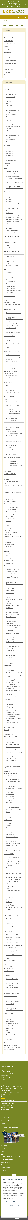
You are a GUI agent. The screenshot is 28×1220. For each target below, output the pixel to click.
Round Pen (9, 206)
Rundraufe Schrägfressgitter (13, 749)
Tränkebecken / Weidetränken (12, 351)
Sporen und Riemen (11, 841)
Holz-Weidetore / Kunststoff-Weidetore (13, 186)
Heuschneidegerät (11, 327)
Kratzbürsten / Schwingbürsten (12, 304)
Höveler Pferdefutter (11, 571)
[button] (16, 17)
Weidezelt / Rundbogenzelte (11, 236)
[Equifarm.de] (13, 11)
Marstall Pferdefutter (11, 574)
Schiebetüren (7, 476)
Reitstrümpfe (9, 792)
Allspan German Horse (10, 501)
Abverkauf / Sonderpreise (11, 773)
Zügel (7, 848)
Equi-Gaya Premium (11, 449)
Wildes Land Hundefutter (12, 628)
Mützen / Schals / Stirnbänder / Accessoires (14, 789)
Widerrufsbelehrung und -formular (13, 58)
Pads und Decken (10, 834)
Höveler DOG (9, 630)
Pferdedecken (7, 913)
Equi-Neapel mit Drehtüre (13, 413)
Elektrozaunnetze (10, 117)
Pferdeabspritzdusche (10, 369)
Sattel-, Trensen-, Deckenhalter (14, 330)
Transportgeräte (10, 390)
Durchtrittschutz (8, 373)
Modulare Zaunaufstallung (13, 987)
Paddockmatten (8, 546)
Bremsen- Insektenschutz (12, 921)
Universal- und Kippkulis (12, 392)
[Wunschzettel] (21, 17)
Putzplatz (6, 549)
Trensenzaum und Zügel (12, 805)
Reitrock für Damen (11, 786)
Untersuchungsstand (9, 295)
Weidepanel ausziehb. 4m (13, 204)
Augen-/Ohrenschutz (11, 919)
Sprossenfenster (10, 281)
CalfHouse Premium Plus (12, 983)
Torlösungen (9, 108)
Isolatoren (8, 101)
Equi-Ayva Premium (11, 454)
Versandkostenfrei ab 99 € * (11, 35)
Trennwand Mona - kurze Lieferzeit (12, 428)
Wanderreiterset (10, 139)
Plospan (8, 525)
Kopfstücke (9, 832)
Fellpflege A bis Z (10, 884)
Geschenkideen (8, 958)
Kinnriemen (9, 830)
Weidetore (7, 168)
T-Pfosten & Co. (8, 145)
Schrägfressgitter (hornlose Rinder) (13, 691)
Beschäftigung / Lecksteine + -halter (14, 951)
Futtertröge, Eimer (9, 340)
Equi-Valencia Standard (12, 409)
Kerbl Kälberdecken (9, 973)
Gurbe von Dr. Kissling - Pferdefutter (12, 583)
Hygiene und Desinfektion (13, 890)
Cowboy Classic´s (10, 825)
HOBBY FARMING (8, 968)
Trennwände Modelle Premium (12, 457)
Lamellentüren (10, 256)
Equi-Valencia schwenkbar (13, 411)
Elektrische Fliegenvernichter (13, 323)
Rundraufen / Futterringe (10, 736)
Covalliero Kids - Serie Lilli (11, 943)
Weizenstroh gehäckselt (12, 514)
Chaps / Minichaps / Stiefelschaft (11, 799)
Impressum (7, 49)
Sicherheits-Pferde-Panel (12, 208)
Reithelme (8, 868)
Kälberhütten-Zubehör (12, 990)
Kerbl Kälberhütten (9, 975)
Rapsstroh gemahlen (11, 512)
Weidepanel (7, 191)
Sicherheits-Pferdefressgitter (13, 215)
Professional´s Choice (12, 836)
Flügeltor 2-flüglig (10, 286)
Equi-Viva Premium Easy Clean (14, 465)
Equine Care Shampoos (12, 881)
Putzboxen (9, 901)
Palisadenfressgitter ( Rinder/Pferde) (11, 703)
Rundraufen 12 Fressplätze (13, 744)
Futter (5, 566)
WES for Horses (10, 592)
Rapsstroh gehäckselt (11, 509)
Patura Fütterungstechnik (10, 995)
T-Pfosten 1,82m (10, 153)
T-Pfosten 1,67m (10, 151)
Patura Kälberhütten (9, 998)
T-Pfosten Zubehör (11, 160)
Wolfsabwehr (7, 163)
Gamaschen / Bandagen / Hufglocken (12, 858)
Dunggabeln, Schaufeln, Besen (14, 321)
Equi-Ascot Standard (11, 420)
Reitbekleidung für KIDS (12, 779)
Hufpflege (8, 888)
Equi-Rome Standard (11, 418)
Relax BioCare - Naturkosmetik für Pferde (14, 908)
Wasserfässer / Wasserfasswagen (13, 1047)
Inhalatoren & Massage (10, 927)
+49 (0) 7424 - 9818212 (15, 1)
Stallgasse (6, 551)
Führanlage (7, 553)
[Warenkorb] (25, 17)
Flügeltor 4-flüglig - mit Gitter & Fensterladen (14, 291)
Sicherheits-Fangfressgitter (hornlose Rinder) (13, 683)
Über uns (6, 75)
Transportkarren (8, 382)
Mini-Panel (9, 210)
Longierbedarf (8, 929)
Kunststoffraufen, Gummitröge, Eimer (14, 346)
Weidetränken (9, 359)
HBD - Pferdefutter (11, 621)
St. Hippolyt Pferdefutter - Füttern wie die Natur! (13, 576)
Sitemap (6, 66)
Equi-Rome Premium (11, 445)
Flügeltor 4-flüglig (10, 288)
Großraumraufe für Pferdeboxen (14, 641)
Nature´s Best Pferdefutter (13, 595)
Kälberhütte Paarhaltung (12, 1001)
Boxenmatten (7, 542)
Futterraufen (9, 1019)
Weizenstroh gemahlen (12, 516)
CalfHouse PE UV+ (10, 981)
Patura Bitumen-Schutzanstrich (14, 760)
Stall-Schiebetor (10, 284)
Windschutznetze (8, 378)
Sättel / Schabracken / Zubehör (14, 803)
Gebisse (8, 811)
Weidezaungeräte (10, 96)
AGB (5, 55)
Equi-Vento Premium (11, 452)
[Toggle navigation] (2, 17)
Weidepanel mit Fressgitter (13, 217)
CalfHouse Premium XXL (12, 985)
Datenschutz (7, 52)
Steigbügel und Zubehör (12, 807)
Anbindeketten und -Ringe (13, 315)
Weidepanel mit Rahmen (12, 221)
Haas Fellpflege (10, 886)
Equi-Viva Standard (11, 431)
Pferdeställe (9, 245)
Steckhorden (9, 212)
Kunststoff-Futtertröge (12, 1023)
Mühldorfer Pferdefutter (12, 614)
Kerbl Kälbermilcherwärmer (11, 993)
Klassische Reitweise (9, 776)
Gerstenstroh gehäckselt (12, 507)
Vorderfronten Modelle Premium (12, 441)
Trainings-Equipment (11, 845)
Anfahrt (6, 46)
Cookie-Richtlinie (8, 69)
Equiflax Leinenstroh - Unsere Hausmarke (12, 482)
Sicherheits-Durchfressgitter (11, 375)
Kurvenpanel (9, 226)
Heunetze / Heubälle (9, 335)
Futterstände (7, 380)
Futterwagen (9, 386)
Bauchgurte (9, 823)
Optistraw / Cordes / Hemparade (12, 504)
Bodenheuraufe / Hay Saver (11, 661)
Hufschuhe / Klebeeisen (12, 863)
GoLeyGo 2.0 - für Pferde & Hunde (13, 945)
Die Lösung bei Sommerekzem (14, 879)
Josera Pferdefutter (11, 619)
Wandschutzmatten (9, 544)
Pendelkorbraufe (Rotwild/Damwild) (11, 695)
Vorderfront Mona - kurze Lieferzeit (12, 406)
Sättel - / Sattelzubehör (12, 839)
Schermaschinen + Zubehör (13, 935)
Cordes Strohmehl (11, 518)
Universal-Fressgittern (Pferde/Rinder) (12, 723)
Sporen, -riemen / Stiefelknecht (14, 809)
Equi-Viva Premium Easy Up (13, 468)
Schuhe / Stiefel (10, 794)
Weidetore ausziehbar (12, 171)
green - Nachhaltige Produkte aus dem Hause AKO (13, 93)
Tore (7, 1030)
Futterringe (9, 740)
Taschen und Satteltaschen (13, 843)
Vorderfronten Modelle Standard (12, 402)
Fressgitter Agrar (8, 966)
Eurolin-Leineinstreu (9, 499)
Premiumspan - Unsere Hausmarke (13, 485)
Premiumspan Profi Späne (13, 489)
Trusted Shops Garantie (10, 38)
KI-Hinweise (7, 72)
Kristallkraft (9, 586)
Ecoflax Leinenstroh (9, 497)
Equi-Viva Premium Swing (12, 463)
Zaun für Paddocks (9, 396)
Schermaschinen (8, 931)
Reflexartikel (9, 865)
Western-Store (8, 819)
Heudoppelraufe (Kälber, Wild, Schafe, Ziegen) (12, 767)
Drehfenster (9, 272)
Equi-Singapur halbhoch (12, 416)
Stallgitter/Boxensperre (10, 302)
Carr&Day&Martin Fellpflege (13, 877)
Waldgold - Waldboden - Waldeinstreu (10, 529)
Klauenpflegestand (9, 1049)
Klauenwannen (10, 1021)
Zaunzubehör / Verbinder (12, 110)
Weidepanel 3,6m (10, 199)
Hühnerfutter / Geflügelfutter (13, 605)
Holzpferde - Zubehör (9, 960)
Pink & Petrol (9, 105)
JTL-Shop (17, 1218)
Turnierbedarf (10, 796)
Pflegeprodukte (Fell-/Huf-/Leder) (12, 873)
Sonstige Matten (8, 560)
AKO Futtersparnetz (11, 756)
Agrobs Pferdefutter (11, 580)
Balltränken (9, 365)
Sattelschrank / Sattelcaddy (13, 332)
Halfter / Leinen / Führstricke (13, 861)
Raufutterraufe (10, 650)
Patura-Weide (7, 120)
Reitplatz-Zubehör (9, 307)
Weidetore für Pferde (11, 174)
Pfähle (7, 103)
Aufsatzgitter (7, 471)
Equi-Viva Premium (11, 461)
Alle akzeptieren (14, 1205)
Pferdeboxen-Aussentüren (13, 259)
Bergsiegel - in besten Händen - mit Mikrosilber (14, 904)
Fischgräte (9, 275)
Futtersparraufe (10, 639)
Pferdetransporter (9, 558)
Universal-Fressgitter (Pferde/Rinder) (11, 679)
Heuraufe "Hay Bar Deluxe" (13, 646)
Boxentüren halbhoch (9, 473)
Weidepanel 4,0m (10, 201)
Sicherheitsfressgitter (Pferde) (14, 673)
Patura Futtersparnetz (12, 758)
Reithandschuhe (8, 817)
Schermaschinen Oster (12, 939)
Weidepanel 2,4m (10, 195)
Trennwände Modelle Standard (12, 424)
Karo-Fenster (9, 277)
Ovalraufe (6, 729)
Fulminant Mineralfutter (12, 569)
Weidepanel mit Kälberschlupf (14, 219)
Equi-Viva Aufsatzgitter (12, 438)
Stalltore (6, 269)
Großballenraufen (9, 699)
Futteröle (8, 597)
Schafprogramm (8, 1013)
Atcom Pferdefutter (11, 616)
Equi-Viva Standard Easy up (13, 436)
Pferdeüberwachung (9, 338)
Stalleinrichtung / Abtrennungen (12, 371)
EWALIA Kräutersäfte (11, 603)
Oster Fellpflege (10, 897)
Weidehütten (9, 248)
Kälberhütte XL (10, 1003)
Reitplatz (6, 555)
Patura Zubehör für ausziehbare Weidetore (14, 183)
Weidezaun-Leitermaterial (13, 99)
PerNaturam (9, 607)
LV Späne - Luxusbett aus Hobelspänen (10, 533)
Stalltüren (8, 263)
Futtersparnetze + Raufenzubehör (13, 752)
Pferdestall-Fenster (11, 261)
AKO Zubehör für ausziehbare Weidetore (14, 179)
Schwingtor (9, 224)
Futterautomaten (10, 1017)
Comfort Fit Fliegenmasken (13, 850)
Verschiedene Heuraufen (12, 653)
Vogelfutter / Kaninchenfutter (13, 625)
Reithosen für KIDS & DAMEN (13, 784)
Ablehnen (14, 1214)
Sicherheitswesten (11, 870)
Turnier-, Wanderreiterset (13, 114)
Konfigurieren (14, 1209)
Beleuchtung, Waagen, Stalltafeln (12, 318)
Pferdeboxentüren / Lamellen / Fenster (12, 252)
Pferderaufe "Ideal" (9, 734)
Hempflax (8, 520)
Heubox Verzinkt (10, 644)
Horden (8, 1032)
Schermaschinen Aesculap (13, 937)
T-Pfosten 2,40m (10, 158)
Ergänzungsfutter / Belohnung (14, 954)
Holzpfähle (7, 166)
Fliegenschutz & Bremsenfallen (12, 915)
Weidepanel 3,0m (10, 197)
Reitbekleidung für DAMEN (13, 781)
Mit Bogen (8, 279)
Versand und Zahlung (9, 43)
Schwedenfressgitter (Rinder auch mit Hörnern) (13, 687)
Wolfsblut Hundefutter (12, 612)
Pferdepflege (9, 899)
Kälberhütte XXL (10, 1006)
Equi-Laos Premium (11, 447)
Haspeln (8, 112)
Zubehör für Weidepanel (12, 233)
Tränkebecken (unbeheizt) (13, 357)
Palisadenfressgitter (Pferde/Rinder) (11, 669)
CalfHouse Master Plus (12, 978)
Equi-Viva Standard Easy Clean (14, 433)
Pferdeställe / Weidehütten (11, 242)
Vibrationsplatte (8, 298)
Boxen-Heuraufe (10, 637)
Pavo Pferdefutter (10, 590)
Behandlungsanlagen (11, 1035)
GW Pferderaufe (8, 764)
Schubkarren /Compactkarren (14, 388)
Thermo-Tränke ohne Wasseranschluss (11, 362)
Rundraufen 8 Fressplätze (13, 746)
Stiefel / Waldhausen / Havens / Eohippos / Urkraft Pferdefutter (14, 600)
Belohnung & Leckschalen (11, 947)
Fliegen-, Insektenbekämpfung (14, 325)
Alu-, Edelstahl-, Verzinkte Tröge (14, 344)
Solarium (6, 300)
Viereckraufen (7, 665)
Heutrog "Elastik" (10, 648)
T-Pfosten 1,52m (10, 149)
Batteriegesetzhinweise (10, 60)
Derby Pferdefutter (11, 588)
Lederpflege (9, 893)
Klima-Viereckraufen (9, 663)
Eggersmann (9, 623)
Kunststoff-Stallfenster (12, 265)
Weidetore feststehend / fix (13, 176)
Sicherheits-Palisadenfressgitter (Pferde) (14, 675)
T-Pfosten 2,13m (10, 155)
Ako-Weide (7, 89)
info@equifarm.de (14, 3)
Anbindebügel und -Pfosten (13, 312)
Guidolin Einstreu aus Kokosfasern (13, 536)
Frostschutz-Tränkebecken (13, 354)
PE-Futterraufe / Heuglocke (11, 732)
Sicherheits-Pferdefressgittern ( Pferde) (14, 719)
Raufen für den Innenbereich (11, 633)
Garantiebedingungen (10, 63)
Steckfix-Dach (9, 1026)
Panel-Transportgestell (12, 230)
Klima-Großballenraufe (10, 727)
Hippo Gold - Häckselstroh (11, 495)
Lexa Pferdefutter (10, 610)
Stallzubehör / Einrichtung (11, 309)
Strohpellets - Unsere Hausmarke (12, 492)
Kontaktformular (8, 40)
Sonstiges (6, 1043)
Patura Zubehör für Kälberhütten (11, 1009)
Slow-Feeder (9, 657)
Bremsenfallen (10, 923)
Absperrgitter (9, 228)
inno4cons (9, 523)
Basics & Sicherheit (9, 853)
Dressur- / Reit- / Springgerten (14, 814)
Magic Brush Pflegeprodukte (13, 895)
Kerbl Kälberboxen (9, 970)
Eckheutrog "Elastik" (11, 655)
